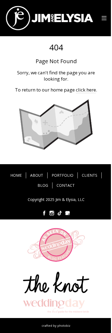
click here (86, 90)
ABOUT (36, 175)
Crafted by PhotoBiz (56, 325)
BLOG (43, 185)
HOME (16, 175)
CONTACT (66, 185)
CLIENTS (89, 175)
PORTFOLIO (62, 175)
